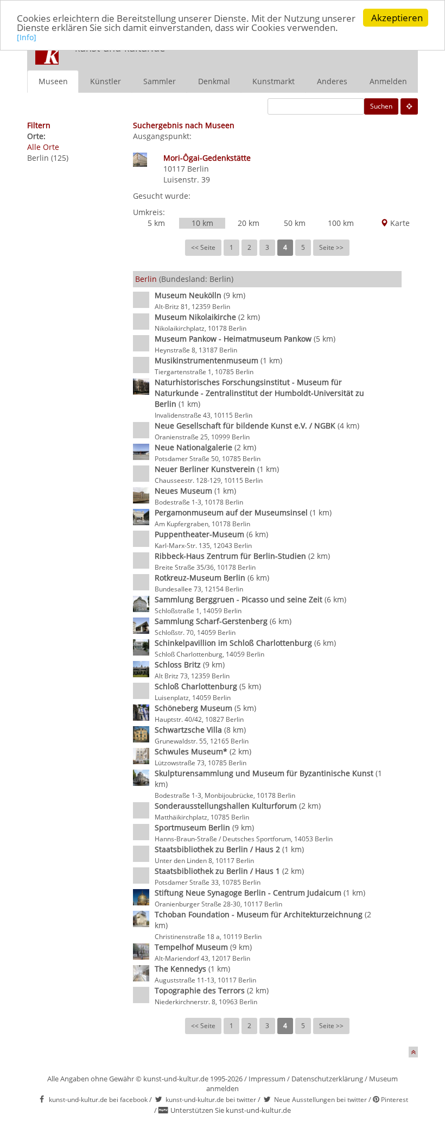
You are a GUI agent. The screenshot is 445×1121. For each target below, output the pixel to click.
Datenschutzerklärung (327, 1079)
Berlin (198, 168)
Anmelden (388, 81)
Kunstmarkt (273, 81)
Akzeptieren (397, 17)
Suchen (381, 106)
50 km (295, 223)
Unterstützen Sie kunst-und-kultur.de (230, 1110)
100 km (341, 223)
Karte (399, 223)
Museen (53, 81)
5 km (156, 223)
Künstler (105, 81)
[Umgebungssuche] (409, 106)
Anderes (332, 81)
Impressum (267, 1079)
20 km (248, 223)
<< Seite (203, 247)
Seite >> (331, 247)
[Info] (26, 37)
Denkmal (214, 81)
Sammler (159, 81)
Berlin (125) (47, 158)
